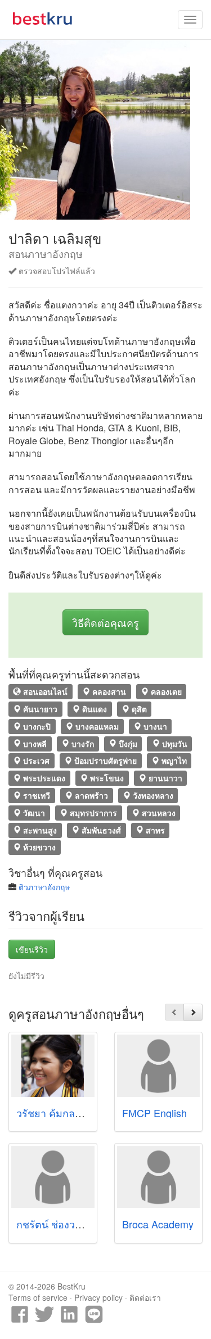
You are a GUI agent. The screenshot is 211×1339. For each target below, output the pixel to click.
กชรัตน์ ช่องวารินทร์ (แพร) (75, 1224)
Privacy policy (98, 1297)
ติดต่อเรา (145, 1297)
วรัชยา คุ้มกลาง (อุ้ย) (61, 1112)
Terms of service (38, 1297)
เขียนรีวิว (32, 949)
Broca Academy (158, 1224)
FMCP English (154, 1112)
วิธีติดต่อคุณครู (105, 622)
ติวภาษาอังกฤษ (44, 886)
